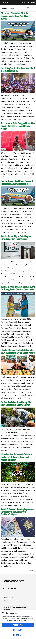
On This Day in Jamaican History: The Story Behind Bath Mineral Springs (16, 403)
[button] (28, 8)
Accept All (18, 625)
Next (32, 570)
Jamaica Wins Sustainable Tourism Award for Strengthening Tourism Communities (18, 288)
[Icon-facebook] (3, 588)
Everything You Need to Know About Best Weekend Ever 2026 (18, 69)
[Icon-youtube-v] (15, 588)
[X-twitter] (6, 588)
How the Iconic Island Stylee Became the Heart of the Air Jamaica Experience (18, 182)
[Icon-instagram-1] (9, 588)
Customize (18, 630)
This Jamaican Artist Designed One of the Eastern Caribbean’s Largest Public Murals (18, 125)
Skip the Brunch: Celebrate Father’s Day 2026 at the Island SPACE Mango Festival (18, 351)
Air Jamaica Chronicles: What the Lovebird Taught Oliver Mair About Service (15, 15)
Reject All (18, 635)
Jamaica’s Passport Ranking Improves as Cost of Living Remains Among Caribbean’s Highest (17, 511)
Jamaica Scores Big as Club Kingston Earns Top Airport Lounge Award (16, 237)
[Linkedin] (12, 588)
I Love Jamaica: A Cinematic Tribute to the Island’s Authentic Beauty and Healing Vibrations (16, 457)
